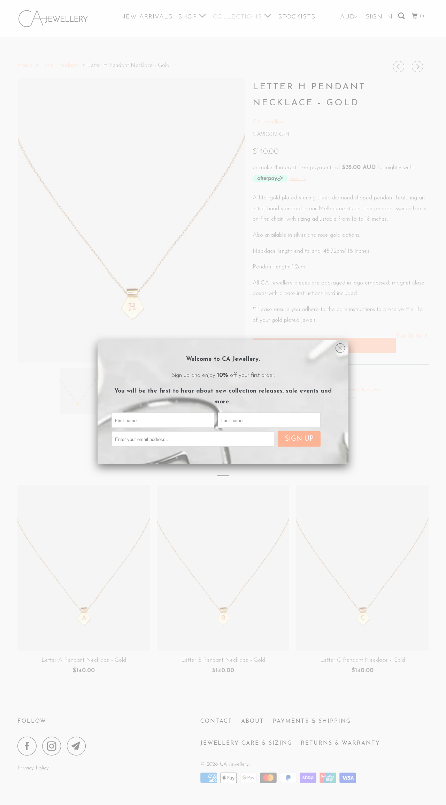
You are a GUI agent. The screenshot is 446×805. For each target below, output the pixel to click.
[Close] (340, 346)
